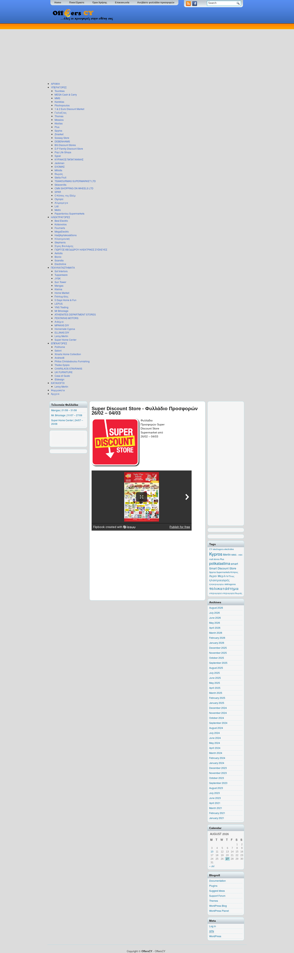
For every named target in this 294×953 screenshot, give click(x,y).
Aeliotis (59, 253)
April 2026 (214, 627)
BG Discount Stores (65, 145)
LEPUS (59, 303)
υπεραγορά (215, 593)
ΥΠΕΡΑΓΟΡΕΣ (59, 87)
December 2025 (218, 647)
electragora (218, 549)
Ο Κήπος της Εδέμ (65, 195)
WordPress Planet (219, 910)
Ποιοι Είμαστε (76, 2)
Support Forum (217, 895)
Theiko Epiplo (62, 365)
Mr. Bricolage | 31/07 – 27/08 (66, 415)
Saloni (58, 350)
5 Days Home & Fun (65, 300)
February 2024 (217, 758)
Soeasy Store (62, 137)
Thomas (59, 116)
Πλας (231, 576)
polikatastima (219, 563)
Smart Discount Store (222, 568)
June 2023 (215, 798)
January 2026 (216, 642)
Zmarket (59, 134)
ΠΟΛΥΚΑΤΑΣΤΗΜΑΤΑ (63, 267)
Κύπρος (234, 572)
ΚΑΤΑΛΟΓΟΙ (57, 383)
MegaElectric (62, 231)
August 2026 (216, 607)
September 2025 (218, 662)
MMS (57, 98)
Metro (58, 210)
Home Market (62, 292)
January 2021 (216, 818)
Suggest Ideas (217, 890)
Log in (212, 926)
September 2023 (218, 783)
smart (234, 564)
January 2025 (216, 702)
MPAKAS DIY (62, 325)
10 (212, 851)
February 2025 (217, 697)
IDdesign (59, 379)
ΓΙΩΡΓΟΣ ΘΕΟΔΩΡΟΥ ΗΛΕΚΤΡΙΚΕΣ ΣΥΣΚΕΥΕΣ (81, 249)
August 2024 (216, 727)
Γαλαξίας (61, 112)
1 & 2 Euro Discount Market (69, 109)
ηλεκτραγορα (216, 584)
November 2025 (218, 652)
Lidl (57, 206)
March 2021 (215, 808)
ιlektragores (230, 584)
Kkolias (59, 123)
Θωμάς (59, 173)
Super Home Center (65, 339)
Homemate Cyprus (65, 328)
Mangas (59, 285)
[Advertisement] (146, 52)
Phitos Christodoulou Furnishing (72, 361)
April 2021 (214, 803)
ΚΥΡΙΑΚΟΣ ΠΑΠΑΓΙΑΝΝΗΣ (69, 159)
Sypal (58, 155)
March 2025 (215, 692)
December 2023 (218, 768)
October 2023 (216, 778)
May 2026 (214, 622)
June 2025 (215, 677)
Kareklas (59, 101)
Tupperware (61, 274)
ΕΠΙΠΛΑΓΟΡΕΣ (59, 343)
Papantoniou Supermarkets (69, 213)
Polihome (60, 347)
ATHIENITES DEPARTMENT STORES (75, 314)
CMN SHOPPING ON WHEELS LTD (74, 188)
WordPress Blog (218, 905)
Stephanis (60, 242)
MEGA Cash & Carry (66, 94)
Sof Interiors (61, 271)
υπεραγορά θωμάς (232, 593)
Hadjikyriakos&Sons (66, 235)
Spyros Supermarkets (219, 572)
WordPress (215, 936)
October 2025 (216, 657)
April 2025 (214, 687)
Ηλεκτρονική (62, 238)
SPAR (58, 191)
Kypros (215, 554)
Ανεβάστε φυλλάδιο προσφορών (155, 2)
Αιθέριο (59, 321)
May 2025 (214, 682)
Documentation (217, 880)
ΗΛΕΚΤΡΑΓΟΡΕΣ (60, 217)
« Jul (211, 866)
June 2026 (215, 617)
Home (57, 2)
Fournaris (60, 228)
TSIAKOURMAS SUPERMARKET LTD (75, 181)
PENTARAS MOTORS (66, 318)
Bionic (58, 256)
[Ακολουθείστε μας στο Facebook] (195, 5)
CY (210, 549)
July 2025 (214, 672)
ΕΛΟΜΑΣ (60, 166)
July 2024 (214, 732)
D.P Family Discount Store (69, 148)
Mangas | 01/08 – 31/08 (64, 410)
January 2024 (216, 763)
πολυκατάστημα (224, 588)
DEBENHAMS (62, 141)
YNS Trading (61, 307)
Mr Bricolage (61, 310)
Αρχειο (55, 393)
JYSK (58, 278)
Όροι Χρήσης (99, 2)
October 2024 (216, 717)
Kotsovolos (61, 224)
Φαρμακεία (58, 390)
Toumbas (60, 91)
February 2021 (217, 813)
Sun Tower (60, 282)
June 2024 (215, 737)
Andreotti (59, 357)
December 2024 (218, 707)
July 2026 (214, 612)
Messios (59, 119)
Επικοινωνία (122, 2)
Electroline (60, 264)
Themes (213, 900)
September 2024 (218, 722)
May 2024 (214, 742)
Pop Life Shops (63, 152)
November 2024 (218, 712)
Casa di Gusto (62, 375)
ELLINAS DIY (62, 332)
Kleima (58, 289)
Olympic (59, 199)
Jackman (59, 163)
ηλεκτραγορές (219, 580)
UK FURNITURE (64, 372)
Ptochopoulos (62, 105)
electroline (229, 549)
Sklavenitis (60, 184)
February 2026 (217, 637)
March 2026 (215, 632)
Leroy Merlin (61, 336)
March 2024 (215, 753)
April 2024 (214, 748)
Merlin (227, 554)
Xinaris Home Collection (68, 354)
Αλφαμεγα (61, 202)
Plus (57, 127)
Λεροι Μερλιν (218, 576)
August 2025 (216, 667)
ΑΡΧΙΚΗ (55, 83)
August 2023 (216, 788)
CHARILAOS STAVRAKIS (68, 368)
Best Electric (61, 220)
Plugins (213, 885)
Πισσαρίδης (61, 296)
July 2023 (214, 793)
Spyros (58, 130)
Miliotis (58, 170)
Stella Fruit (60, 177)
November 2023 (218, 773)
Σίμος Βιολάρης (64, 246)
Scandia (59, 260)
